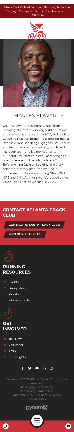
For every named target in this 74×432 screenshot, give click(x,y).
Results (14, 294)
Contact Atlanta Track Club (34, 225)
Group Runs (17, 288)
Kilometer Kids (19, 300)
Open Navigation (37, 420)
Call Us (6, 426)
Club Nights (17, 357)
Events (13, 282)
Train (12, 351)
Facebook (22, 368)
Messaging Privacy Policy (37, 387)
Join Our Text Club (25, 234)
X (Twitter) (29, 368)
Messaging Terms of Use (37, 391)
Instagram (51, 368)
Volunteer (16, 345)
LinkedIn (44, 368)
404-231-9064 (37, 398)
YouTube (37, 368)
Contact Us (68, 426)
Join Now (15, 339)
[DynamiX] (37, 408)
